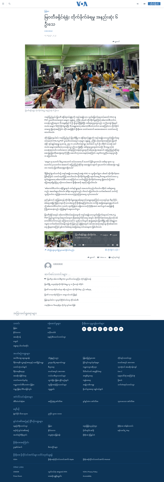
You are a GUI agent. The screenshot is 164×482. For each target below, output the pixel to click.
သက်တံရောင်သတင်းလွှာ (126, 385)
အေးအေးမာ (48, 31)
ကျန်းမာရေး (87, 380)
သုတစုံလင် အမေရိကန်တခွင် (127, 367)
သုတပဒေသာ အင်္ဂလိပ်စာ (126, 401)
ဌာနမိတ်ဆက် (17, 447)
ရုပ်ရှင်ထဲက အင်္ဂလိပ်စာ (90, 401)
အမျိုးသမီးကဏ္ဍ (88, 385)
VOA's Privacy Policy (90, 472)
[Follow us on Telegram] (105, 329)
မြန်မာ (46, 11)
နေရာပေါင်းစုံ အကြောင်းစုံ (126, 376)
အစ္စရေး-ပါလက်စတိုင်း (21, 346)
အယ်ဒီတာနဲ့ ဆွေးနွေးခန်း (21, 358)
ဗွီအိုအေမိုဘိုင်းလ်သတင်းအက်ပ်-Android (96, 459)
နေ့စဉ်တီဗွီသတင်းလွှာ (20, 426)
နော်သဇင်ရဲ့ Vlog (123, 430)
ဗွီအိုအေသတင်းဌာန (83, 237)
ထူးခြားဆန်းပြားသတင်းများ (57, 385)
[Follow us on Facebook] (84, 329)
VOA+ (15, 459)
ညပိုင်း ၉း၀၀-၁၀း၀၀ (55, 414)
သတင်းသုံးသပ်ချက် (20, 367)
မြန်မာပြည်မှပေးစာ (89, 358)
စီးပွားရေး (51, 367)
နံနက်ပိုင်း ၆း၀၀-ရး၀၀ (20, 414)
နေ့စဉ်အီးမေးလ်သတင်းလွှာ (57, 337)
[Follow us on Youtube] (95, 329)
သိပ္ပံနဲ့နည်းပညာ (53, 358)
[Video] (144, 4)
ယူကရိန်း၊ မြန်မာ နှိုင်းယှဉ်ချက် (58, 380)
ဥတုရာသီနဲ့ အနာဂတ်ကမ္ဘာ (56, 362)
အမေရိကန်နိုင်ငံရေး (19, 376)
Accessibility (87, 476)
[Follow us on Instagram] (100, 329)
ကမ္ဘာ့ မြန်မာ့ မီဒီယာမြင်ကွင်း (22, 389)
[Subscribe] (121, 329)
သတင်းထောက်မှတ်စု (20, 380)
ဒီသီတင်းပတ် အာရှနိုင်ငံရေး (92, 371)
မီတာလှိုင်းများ (53, 447)
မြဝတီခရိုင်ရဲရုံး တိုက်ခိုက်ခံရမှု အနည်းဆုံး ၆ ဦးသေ (94, 235)
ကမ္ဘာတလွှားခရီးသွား (90, 367)
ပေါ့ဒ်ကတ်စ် (52, 332)
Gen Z (120, 371)
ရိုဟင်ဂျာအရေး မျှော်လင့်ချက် (93, 389)
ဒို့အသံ (120, 380)
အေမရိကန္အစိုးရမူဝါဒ (55, 476)
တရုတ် (15, 341)
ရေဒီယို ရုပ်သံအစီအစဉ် (21, 430)
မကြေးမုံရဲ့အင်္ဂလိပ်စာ (55, 401)
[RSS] (110, 329)
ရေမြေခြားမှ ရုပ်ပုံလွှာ (90, 426)
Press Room (17, 476)
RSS (49, 328)
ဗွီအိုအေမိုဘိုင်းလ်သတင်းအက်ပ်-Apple (61, 459)
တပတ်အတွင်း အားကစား (56, 371)
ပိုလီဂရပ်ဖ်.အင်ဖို (88, 430)
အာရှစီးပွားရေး (88, 376)
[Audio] (137, 4)
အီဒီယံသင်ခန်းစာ (19, 401)
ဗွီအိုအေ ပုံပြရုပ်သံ (89, 435)
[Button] (116, 41)
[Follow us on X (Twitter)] (89, 329)
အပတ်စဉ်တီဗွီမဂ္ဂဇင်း (20, 435)
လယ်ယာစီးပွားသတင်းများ (57, 376)
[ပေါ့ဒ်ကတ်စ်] (116, 329)
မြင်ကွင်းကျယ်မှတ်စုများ (91, 362)
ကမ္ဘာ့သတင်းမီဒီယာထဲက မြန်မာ (23, 385)
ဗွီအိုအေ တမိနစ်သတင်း (125, 426)
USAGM (16, 472)
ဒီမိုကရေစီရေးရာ (19, 371)
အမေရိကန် (17, 337)
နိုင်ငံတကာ (17, 332)
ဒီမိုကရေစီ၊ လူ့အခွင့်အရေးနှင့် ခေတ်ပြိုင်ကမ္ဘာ (28, 362)
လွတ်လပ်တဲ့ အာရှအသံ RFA (57, 472)
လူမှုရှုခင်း (51, 389)
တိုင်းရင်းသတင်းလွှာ (124, 358)
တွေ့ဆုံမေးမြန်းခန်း (54, 435)
